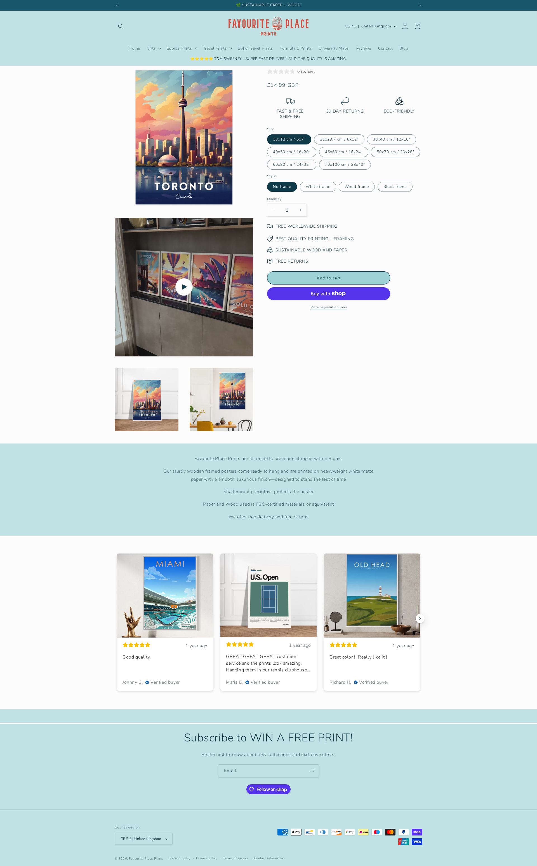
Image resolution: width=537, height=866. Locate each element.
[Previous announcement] (116, 5)
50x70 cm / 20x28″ (395, 151)
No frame (282, 186)
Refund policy (179, 858)
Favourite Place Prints (146, 858)
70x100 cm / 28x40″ (345, 164)
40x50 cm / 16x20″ (291, 151)
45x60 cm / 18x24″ (343, 151)
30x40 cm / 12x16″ (391, 139)
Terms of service (236, 858)
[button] (121, 26)
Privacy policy (207, 858)
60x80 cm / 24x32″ (291, 164)
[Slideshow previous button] (116, 618)
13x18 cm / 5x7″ (289, 139)
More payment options (328, 307)
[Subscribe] (312, 771)
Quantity (274, 198)
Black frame (395, 186)
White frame (318, 186)
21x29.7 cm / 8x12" (339, 139)
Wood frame (357, 186)
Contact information (269, 858)
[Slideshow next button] (420, 618)
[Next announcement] (420, 5)
